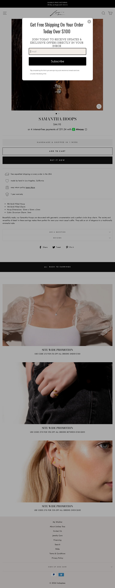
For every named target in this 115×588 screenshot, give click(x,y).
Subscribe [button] (57, 61)
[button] (89, 21)
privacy (57, 92)
